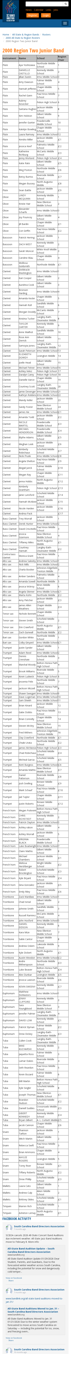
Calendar (38, 9)
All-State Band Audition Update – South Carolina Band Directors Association (31, 1250)
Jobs (55, 9)
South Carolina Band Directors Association (39, 1226)
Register (32, 15)
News (29, 9)
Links (48, 9)
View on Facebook (14, 1278)
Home (5, 34)
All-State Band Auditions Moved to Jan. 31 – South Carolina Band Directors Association (33, 1310)
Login (46, 15)
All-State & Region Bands (25, 34)
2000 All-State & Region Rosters (23, 37)
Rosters (46, 34)
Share (11, 1280)
